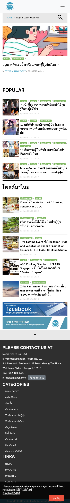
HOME (9, 18)
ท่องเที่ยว (41, 218)
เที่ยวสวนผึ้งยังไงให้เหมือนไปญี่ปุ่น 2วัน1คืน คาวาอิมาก (40, 224)
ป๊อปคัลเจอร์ (25, 146)
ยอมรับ (56, 498)
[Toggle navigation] (62, 6)
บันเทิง (33, 101)
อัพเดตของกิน (26, 198)
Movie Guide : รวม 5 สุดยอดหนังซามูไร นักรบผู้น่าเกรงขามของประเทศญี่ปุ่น (43, 170)
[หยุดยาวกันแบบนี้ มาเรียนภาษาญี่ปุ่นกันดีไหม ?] (35, 41)
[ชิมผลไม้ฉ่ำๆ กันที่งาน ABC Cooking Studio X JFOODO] (11, 205)
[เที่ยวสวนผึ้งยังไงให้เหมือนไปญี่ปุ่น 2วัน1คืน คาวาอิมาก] (11, 225)
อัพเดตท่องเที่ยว (27, 218)
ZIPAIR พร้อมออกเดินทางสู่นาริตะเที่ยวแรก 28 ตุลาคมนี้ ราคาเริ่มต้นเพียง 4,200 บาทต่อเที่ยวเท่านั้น (43, 290)
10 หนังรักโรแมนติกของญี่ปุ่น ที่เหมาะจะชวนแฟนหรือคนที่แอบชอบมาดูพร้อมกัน (43, 128)
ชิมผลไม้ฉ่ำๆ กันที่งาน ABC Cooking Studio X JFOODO (41, 204)
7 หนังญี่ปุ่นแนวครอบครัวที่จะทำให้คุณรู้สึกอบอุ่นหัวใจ (43, 107)
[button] (60, 17)
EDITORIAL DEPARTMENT (15, 71)
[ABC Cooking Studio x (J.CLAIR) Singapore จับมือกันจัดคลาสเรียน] (11, 267)
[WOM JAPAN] (10, 6)
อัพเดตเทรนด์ (18, 58)
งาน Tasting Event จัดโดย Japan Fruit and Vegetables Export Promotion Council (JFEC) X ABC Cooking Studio (43, 246)
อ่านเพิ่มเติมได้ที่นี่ (11, 493)
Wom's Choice (51, 260)
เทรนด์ (6, 58)
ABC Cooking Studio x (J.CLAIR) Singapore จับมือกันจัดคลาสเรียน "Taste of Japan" (40, 268)
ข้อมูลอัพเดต (45, 101)
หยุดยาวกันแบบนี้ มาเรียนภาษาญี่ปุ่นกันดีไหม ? (31, 64)
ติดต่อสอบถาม (37, 377)
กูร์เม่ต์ (38, 198)
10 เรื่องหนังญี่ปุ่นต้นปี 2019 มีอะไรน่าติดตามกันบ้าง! (42, 152)
